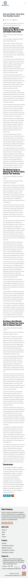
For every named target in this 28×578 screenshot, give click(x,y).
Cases (3, 532)
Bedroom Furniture (7, 548)
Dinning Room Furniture (8, 550)
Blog (16, 20)
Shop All (4, 543)
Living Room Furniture (8, 545)
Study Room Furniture (7, 552)
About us (4, 530)
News (3, 534)
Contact (4, 536)
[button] (4, 496)
